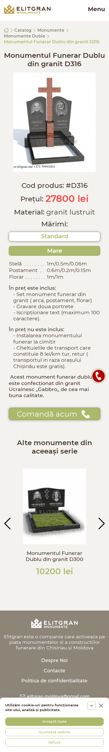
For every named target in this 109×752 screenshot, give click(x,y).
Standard (54, 236)
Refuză (54, 742)
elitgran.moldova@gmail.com (58, 696)
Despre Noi (54, 660)
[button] (7, 523)
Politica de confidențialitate (54, 680)
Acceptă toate (54, 721)
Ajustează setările (54, 732)
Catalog (23, 30)
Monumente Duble (25, 36)
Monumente (51, 30)
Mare (54, 250)
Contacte (54, 670)
